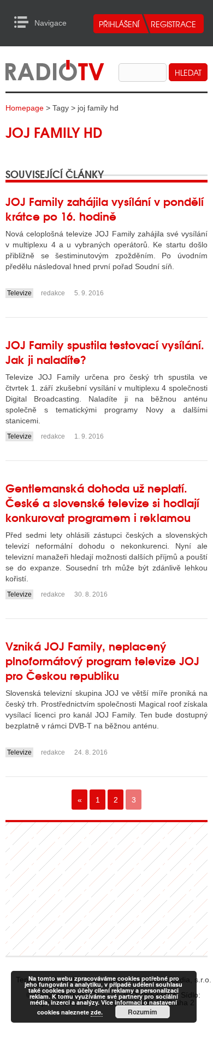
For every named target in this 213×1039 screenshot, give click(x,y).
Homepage (24, 108)
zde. (97, 1012)
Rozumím (142, 1012)
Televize (19, 293)
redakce (53, 293)
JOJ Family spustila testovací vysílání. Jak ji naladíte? (104, 351)
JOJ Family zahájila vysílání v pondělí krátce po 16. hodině (104, 208)
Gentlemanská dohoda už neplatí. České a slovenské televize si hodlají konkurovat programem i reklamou (102, 502)
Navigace (24, 22)
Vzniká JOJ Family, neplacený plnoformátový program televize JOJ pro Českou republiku (102, 660)
